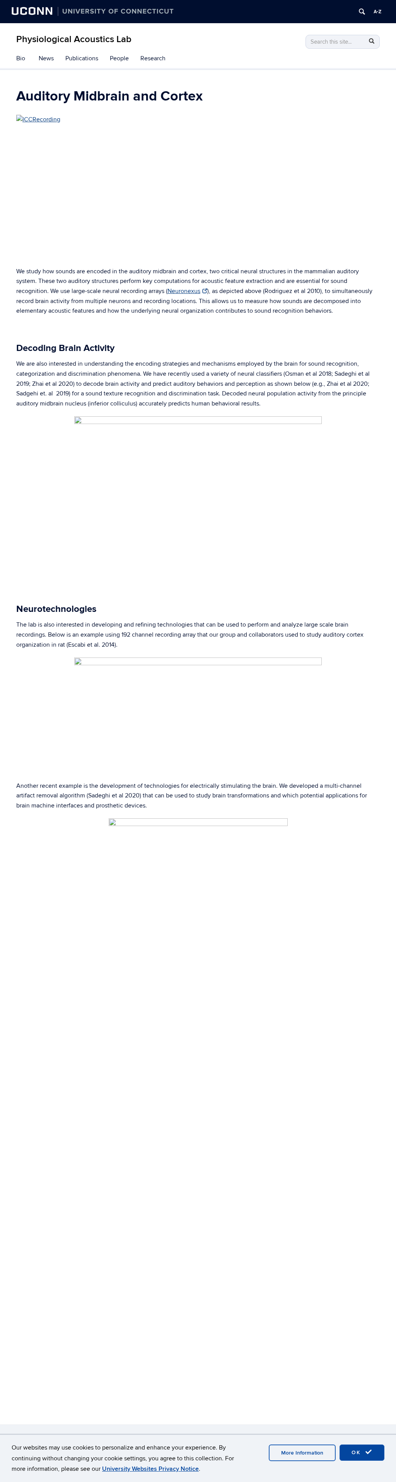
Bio (20, 58)
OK (357, 1452)
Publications (81, 58)
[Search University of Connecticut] (362, 11)
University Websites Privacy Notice (150, 1469)
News (46, 58)
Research (153, 58)
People (119, 58)
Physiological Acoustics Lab (73, 39)
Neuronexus (183, 291)
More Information (302, 1453)
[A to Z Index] (377, 11)
